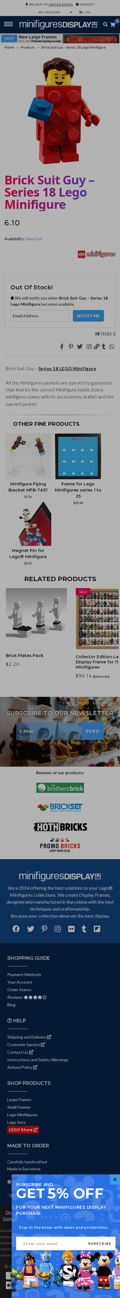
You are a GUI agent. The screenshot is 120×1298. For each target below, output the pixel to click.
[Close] (115, 1179)
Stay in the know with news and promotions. (64, 1227)
